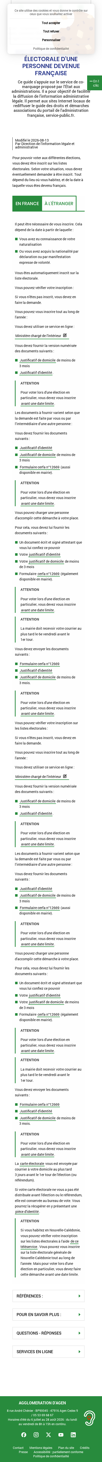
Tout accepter (51, 23)
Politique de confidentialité (51, 1456)
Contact (18, 1447)
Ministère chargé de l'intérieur (38, 335)
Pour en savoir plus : (39, 1314)
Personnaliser (51, 40)
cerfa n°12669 (48, 573)
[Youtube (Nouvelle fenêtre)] (60, 1434)
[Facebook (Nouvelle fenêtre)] (23, 1434)
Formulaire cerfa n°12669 (39, 467)
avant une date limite (37, 403)
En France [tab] (27, 203)
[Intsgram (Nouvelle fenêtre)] (36, 1434)
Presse (23, 1452)
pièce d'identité (27, 1211)
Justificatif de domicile (37, 360)
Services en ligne (35, 1351)
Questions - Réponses (39, 1333)
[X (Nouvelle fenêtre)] (48, 1434)
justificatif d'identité (44, 554)
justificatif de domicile (46, 561)
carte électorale (32, 1163)
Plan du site (66, 1447)
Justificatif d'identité (36, 372)
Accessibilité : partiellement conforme (58, 1452)
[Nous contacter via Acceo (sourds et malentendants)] (89, 1418)
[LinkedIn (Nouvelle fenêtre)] (73, 1434)
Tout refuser (51, 31)
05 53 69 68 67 (43, 1415)
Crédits (84, 1447)
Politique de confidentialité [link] (51, 48)
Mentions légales (40, 1447)
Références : (30, 1295)
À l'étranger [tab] (59, 203)
